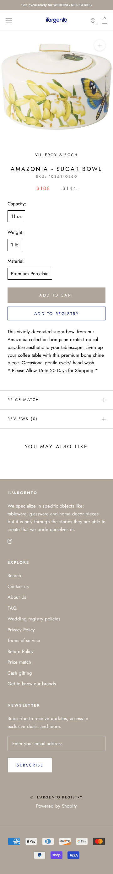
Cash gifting (20, 673)
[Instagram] (10, 541)
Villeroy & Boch (56, 155)
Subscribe (30, 765)
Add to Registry (56, 314)
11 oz (16, 216)
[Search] (93, 20)
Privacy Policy (21, 629)
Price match (23, 400)
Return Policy (21, 651)
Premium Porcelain (30, 273)
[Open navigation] (9, 20)
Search (14, 575)
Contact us (18, 586)
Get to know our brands (32, 683)
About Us (17, 597)
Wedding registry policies (34, 618)
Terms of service (24, 640)
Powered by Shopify (56, 806)
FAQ (12, 608)
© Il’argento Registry (56, 797)
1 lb (15, 244)
